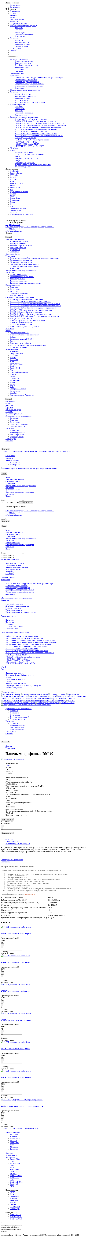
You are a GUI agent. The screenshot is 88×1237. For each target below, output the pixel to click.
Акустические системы (24, 61)
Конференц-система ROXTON (27, 158)
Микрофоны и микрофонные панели (29, 84)
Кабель (17, 156)
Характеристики (12, 842)
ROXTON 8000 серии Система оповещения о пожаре (35, 129)
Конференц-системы (23, 63)
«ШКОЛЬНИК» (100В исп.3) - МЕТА (29, 146)
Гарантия (13, 17)
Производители (12, 349)
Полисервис (15, 200)
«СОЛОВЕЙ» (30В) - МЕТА (26, 142)
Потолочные (20, 32)
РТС (12, 206)
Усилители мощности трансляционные (30, 102)
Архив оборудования (23, 167)
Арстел (13, 194)
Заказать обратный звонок (16, 221)
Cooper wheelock (16, 173)
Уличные (13, 1141)
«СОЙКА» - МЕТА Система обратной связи (32, 140)
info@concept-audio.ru (18, 24)
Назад (8, 237)
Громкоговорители (17, 105)
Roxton (12, 185)
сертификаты (30, 894)
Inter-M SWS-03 (16, 1217)
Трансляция (14, 75)
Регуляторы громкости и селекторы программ (33, 165)
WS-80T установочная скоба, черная (16, 934)
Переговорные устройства (25, 163)
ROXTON (14, 1200)
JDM (12, 181)
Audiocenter (14, 171)
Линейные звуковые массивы (26, 65)
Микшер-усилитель (22, 98)
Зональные (19, 40)
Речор (12, 202)
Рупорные (19, 28)
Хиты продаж (15, 48)
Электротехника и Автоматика (22, 215)
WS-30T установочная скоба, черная (16, 1077)
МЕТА (12, 196)
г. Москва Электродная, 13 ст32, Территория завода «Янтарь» (30, 227)
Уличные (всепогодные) (24, 34)
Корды (17, 161)
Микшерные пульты (22, 67)
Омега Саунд (15, 198)
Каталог (7, 557)
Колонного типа (21, 115)
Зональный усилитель (23, 94)
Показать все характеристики (17, 815)
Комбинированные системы (26, 80)
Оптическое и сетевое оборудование (29, 86)
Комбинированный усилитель (26, 96)
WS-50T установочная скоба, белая (15, 991)
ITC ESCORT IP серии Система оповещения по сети (35, 121)
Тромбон (13, 212)
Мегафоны (14, 148)
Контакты (14, 21)
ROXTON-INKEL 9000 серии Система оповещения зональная (39, 136)
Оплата (13, 13)
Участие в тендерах (17, 19)
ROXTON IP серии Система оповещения (31, 131)
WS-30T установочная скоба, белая (15, 1049)
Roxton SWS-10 (16, 1219)
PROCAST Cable (16, 183)
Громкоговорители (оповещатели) (23, 26)
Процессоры (19, 69)
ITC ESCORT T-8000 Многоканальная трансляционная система (39, 123)
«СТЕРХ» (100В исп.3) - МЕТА (27, 144)
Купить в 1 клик (7, 954)
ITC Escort (14, 179)
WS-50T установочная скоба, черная (16, 1020)
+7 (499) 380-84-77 (13, 225)
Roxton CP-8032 (16, 1182)
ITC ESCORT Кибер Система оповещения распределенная (38, 127)
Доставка (13, 15)
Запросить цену (7, 819)
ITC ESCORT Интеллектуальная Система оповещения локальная (40, 125)
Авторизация (15, 5)
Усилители (14, 38)
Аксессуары (19, 88)
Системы (13, 51)
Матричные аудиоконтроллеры (27, 82)
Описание (9, 839)
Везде (8, 477)
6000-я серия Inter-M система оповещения (31, 119)
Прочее (13, 150)
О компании (15, 11)
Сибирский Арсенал (18, 208)
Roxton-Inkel (15, 188)
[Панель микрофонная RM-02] (13, 759)
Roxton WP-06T (16, 1176)
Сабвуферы (19, 71)
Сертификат (5, 862)
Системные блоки (17, 73)
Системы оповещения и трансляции (24, 117)
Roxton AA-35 (15, 1215)
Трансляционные (21, 46)
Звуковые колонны (22, 36)
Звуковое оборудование (19, 59)
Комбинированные (22, 42)
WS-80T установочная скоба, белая (15, 962)
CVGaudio (14, 175)
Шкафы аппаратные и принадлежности (25, 90)
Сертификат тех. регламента (12, 860)
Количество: (6, 824)
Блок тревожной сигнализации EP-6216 (15, 1170)
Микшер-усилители (22, 44)
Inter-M (13, 177)
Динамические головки (24, 152)
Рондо (12, 204)
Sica (11, 190)
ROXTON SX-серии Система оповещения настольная (36, 134)
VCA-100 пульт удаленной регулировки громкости (22, 1106)
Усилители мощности (23, 100)
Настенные (19, 30)
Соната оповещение (15, 1206)
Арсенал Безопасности (19, 192)
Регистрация (15, 7)
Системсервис (15, 210)
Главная (9, 746)
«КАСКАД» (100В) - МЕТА (25, 138)
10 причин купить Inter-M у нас (18, 844)
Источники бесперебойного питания (29, 154)
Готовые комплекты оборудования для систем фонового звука (39, 78)
